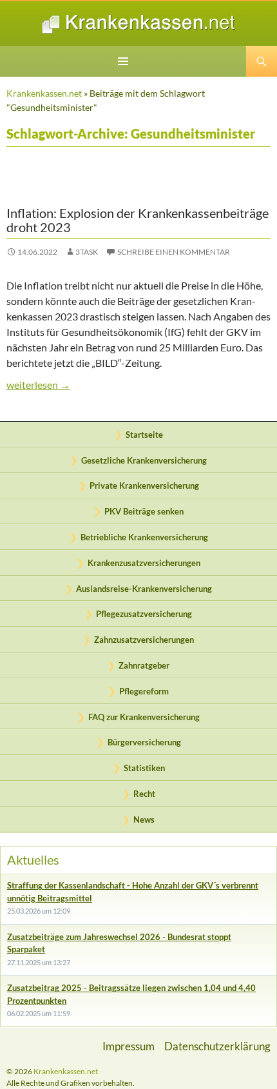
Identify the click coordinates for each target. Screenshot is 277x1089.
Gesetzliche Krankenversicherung (144, 460)
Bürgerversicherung (144, 742)
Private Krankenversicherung (144, 485)
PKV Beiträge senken (144, 511)
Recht (144, 794)
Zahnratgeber (144, 665)
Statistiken (144, 768)
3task (86, 252)
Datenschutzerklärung (217, 1046)
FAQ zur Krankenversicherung (144, 717)
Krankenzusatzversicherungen (144, 563)
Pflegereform (144, 691)
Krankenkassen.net (44, 93)
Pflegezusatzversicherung (144, 614)
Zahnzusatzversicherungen (144, 639)
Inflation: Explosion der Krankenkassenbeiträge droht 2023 (137, 220)
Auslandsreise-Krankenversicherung (144, 589)
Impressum (128, 1046)
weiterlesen (137, 384)
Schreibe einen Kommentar (173, 252)
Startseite (144, 434)
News (144, 819)
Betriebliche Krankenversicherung (144, 537)
